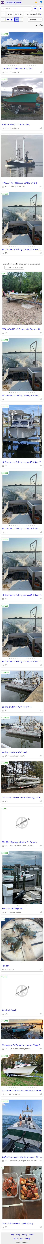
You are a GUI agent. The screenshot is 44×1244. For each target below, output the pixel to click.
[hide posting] (41, 72)
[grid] (12, 19)
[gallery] (16, 19)
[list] (3, 19)
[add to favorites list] (3, 72)
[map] (21, 19)
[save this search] (41, 9)
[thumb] (7, 19)
